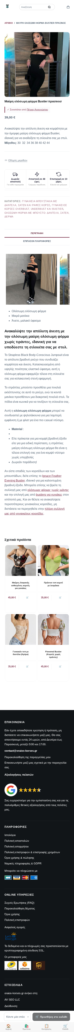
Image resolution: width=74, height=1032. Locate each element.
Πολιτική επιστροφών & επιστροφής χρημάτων (32, 852)
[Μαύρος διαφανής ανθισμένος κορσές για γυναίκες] (20, 560)
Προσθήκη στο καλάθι (53, 1016)
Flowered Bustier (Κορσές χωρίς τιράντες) (53, 654)
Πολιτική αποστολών (16, 840)
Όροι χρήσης (12, 914)
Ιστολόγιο (10, 835)
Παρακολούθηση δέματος (19, 908)
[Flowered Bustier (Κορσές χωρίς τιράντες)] (53, 629)
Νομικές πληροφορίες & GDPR (22, 863)
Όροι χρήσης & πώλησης (19, 857)
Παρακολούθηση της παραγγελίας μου (27, 757)
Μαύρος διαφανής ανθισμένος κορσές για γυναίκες (20, 585)
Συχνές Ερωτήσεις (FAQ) (19, 902)
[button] (16, 160)
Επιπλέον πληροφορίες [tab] (37, 241)
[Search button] (49, 7)
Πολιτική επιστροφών (17, 919)
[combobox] (32, 7)
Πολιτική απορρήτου (16, 846)
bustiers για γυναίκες (49, 494)
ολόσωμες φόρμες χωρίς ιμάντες (48, 490)
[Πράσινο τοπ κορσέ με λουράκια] (53, 560)
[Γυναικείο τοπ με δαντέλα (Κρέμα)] (20, 629)
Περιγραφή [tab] (37, 233)
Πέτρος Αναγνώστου (37, 109)
